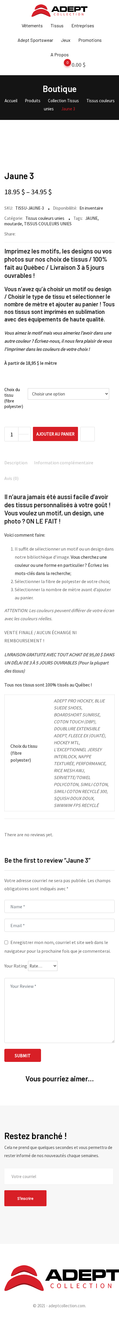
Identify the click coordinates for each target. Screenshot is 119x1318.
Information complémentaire (63, 462)
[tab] (15, 463)
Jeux (65, 40)
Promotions (90, 40)
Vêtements (32, 25)
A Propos (60, 54)
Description (15, 462)
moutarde (13, 223)
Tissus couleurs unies (44, 218)
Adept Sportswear (35, 40)
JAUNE (91, 218)
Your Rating (15, 966)
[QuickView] (87, 434)
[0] (62, 66)
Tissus (57, 25)
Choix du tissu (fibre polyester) (13, 398)
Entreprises (82, 25)
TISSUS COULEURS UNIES (48, 223)
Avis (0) (11, 478)
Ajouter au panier (55, 434)
